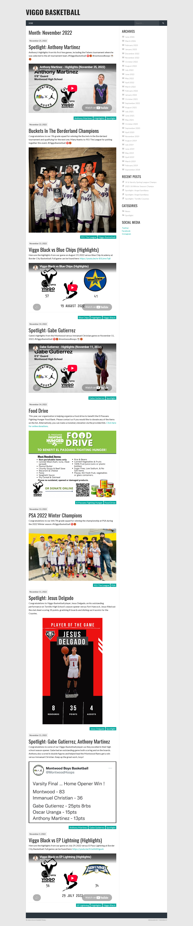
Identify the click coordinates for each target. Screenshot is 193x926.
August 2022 (131, 66)
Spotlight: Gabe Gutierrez (52, 330)
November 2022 (132, 57)
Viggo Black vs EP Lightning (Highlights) (65, 840)
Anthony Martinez (83, 118)
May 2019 (129, 153)
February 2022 (131, 91)
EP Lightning (83, 905)
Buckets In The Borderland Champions (64, 130)
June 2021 (129, 115)
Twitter (125, 228)
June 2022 (129, 74)
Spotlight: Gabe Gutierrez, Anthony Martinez (69, 741)
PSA (113, 585)
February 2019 (131, 165)
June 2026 (129, 37)
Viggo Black (109, 317)
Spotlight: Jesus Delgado (51, 597)
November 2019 (132, 136)
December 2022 (132, 53)
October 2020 (131, 124)
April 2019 (129, 157)
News (127, 211)
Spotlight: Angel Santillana (136, 190)
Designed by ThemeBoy (157, 920)
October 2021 (131, 99)
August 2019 (131, 140)
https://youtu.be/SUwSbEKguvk (88, 849)
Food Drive (38, 410)
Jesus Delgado (97, 728)
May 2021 (129, 120)
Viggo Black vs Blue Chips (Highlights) (64, 249)
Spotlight (111, 118)
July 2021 (129, 111)
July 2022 (129, 70)
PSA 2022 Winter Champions (55, 515)
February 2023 (131, 45)
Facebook (126, 231)
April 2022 (129, 82)
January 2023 (131, 49)
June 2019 (129, 149)
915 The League (88, 237)
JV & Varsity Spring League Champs (141, 182)
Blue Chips (84, 317)
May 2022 (129, 78)
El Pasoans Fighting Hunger (89, 502)
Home (31, 23)
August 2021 (131, 107)
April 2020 (129, 132)
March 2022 (130, 86)
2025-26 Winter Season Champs (139, 186)
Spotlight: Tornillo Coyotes (137, 199)
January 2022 (131, 95)
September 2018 (132, 169)
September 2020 (132, 128)
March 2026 (130, 41)
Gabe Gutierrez (96, 398)
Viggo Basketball (53, 12)
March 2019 (130, 161)
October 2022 (131, 62)
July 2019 (129, 144)
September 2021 (132, 103)
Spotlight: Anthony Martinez (54, 47)
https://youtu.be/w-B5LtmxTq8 (95, 258)
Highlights (99, 118)
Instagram (126, 234)
